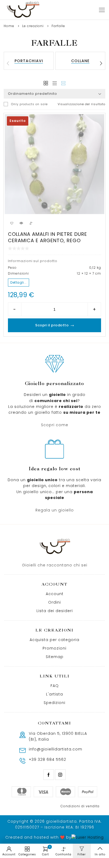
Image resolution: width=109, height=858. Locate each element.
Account (54, 593)
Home (9, 26)
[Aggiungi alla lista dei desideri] (11, 223)
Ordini (54, 602)
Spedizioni (54, 702)
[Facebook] (48, 774)
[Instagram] (60, 774)
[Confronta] (30, 223)
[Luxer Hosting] (87, 837)
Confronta (63, 854)
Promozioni (54, 648)
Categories (27, 854)
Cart (46, 851)
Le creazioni (33, 26)
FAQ (55, 685)
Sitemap (54, 656)
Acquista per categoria (54, 639)
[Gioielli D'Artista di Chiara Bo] (22, 10)
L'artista (54, 694)
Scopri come (54, 425)
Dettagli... (18, 282)
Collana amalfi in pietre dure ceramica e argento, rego (47, 237)
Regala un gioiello (54, 510)
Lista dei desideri (55, 610)
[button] (101, 63)
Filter (82, 854)
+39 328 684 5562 (47, 759)
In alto (100, 854)
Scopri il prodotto (52, 325)
